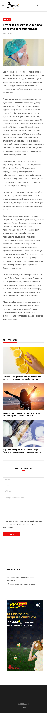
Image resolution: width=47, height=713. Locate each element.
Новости (7, 19)
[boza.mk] (13, 5)
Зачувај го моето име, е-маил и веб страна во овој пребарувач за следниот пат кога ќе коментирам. (22, 524)
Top (24, 708)
